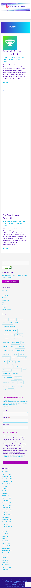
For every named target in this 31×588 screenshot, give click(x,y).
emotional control (16, 339)
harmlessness (20, 346)
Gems (13, 57)
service (14, 382)
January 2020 (6, 570)
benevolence (21, 319)
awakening (12, 319)
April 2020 (5, 562)
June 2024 (5, 488)
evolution (5, 346)
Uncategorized (6, 310)
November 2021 (6, 522)
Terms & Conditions (10, 585)
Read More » (6, 83)
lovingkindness (18, 366)
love (19, 362)
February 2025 (6, 474)
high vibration (6, 354)
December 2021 (6, 519)
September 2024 (7, 481)
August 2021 (5, 529)
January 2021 (6, 546)
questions (15, 373)
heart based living (8, 350)
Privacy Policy (22, 585)
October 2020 (6, 548)
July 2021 (4, 531)
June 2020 (5, 558)
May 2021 (5, 536)
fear (12, 346)
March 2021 (5, 541)
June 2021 (5, 534)
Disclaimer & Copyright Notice (15, 587)
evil (23, 342)
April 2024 (5, 493)
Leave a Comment (8, 59)
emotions (6, 343)
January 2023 (6, 508)
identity (15, 354)
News (3, 303)
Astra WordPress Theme (20, 582)
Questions (5, 305)
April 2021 (5, 539)
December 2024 (6, 476)
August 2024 (6, 484)
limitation (11, 362)
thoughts (20, 386)
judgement (6, 358)
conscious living (8, 335)
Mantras (4, 298)
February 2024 (6, 498)
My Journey (5, 300)
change (17, 323)
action (5, 319)
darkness (6, 339)
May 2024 (5, 491)
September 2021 (7, 527)
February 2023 (6, 505)
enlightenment (15, 342)
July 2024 (5, 486)
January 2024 (6, 500)
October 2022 (6, 512)
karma (13, 358)
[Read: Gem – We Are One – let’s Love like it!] (10, 43)
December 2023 (6, 503)
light (4, 362)
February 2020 (6, 567)
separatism (6, 382)
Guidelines (5, 295)
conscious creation (9, 327)
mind (24, 370)
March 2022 (5, 517)
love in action (7, 366)
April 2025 (5, 472)
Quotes (4, 307)
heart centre (20, 350)
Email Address (7, 411)
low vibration (6, 370)
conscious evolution (10, 331)
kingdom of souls (22, 358)
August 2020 (6, 553)
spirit (13, 386)
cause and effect (7, 323)
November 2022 (6, 510)
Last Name (6, 424)
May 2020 (5, 560)
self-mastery (8, 378)
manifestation (16, 370)
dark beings (18, 335)
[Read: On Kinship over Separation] (10, 152)
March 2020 (5, 565)
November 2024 (7, 479)
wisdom (11, 390)
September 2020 (7, 550)
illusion (22, 354)
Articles (13, 221)
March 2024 (5, 496)
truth (4, 390)
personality (6, 374)
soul (21, 382)
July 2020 (5, 555)
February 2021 (6, 543)
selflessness (18, 378)
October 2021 (6, 524)
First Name (6, 418)
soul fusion (6, 386)
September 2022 (7, 515)
